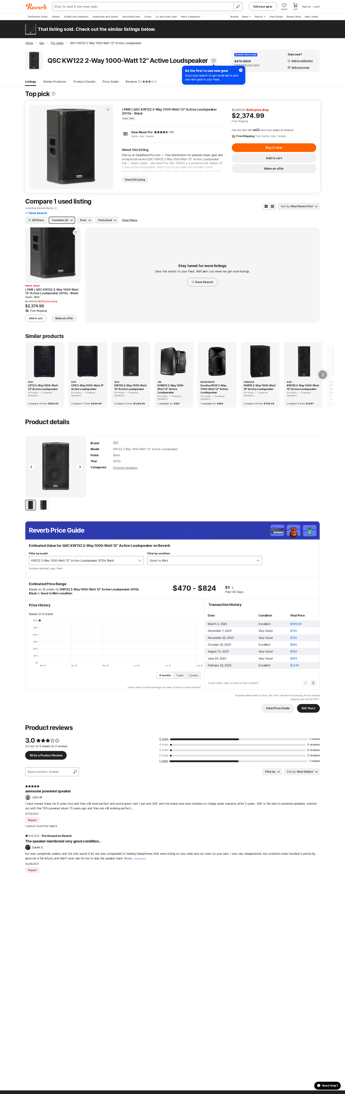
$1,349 (294, 665)
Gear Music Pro (142, 132)
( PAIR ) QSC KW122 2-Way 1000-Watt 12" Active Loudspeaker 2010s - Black (169, 111)
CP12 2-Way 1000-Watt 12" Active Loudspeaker (43, 387)
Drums (147, 16)
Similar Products (54, 81)
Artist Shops (276, 16)
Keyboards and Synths (105, 16)
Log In (316, 6)
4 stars (164, 744)
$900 (293, 644)
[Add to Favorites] (213, 60)
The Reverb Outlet (37, 16)
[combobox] (82, 560)
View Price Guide (277, 708)
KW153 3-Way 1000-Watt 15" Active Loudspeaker (303, 387)
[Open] (139, 560)
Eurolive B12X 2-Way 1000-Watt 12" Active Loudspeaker (214, 389)
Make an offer (274, 168)
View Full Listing (135, 179)
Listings (30, 81)
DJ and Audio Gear (166, 16)
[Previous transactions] (306, 683)
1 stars (163, 761)
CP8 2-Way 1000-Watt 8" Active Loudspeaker (87, 387)
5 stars (164, 739)
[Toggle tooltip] (53, 94)
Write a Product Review (46, 755)
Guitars (56, 16)
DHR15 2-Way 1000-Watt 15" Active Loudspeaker (260, 387)
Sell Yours (308, 708)
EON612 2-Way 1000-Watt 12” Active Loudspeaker (170, 389)
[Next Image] (79, 466)
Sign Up (306, 6)
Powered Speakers (125, 468)
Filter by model (38, 553)
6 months (165, 675)
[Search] (238, 6)
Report (32, 820)
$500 (293, 651)
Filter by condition (158, 553)
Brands (234, 16)
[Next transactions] (313, 683)
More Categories (190, 16)
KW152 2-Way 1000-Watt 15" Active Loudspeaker (130, 387)
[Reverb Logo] (36, 6)
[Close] (240, 70)
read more (140, 858)
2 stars (163, 755)
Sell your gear (263, 6)
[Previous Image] (31, 466)
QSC (116, 442)
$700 (293, 631)
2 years (193, 675)
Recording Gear (131, 16)
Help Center (311, 16)
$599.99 (296, 624)
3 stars (164, 750)
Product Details (84, 81)
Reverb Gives (294, 16)
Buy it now (274, 147)
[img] (161, 132)
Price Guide (111, 81)
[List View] (272, 206)
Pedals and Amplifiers (76, 16)
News (245, 16)
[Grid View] (266, 206)
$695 (293, 658)
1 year (180, 675)
